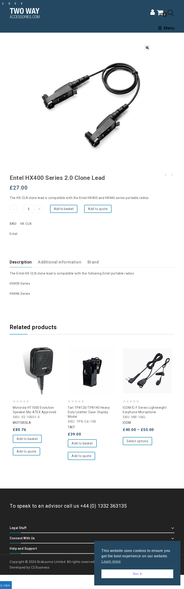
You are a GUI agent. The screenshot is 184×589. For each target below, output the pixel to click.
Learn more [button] (111, 561)
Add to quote (98, 209)
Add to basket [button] (27, 439)
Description (21, 262)
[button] (147, 48)
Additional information (59, 262)
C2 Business (40, 567)
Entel (14, 234)
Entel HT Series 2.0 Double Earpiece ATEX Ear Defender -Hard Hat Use (165, 174)
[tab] (23, 262)
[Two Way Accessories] (24, 12)
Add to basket (64, 209)
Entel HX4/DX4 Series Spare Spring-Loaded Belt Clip (171, 174)
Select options (137, 441)
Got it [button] (137, 574)
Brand (93, 262)
